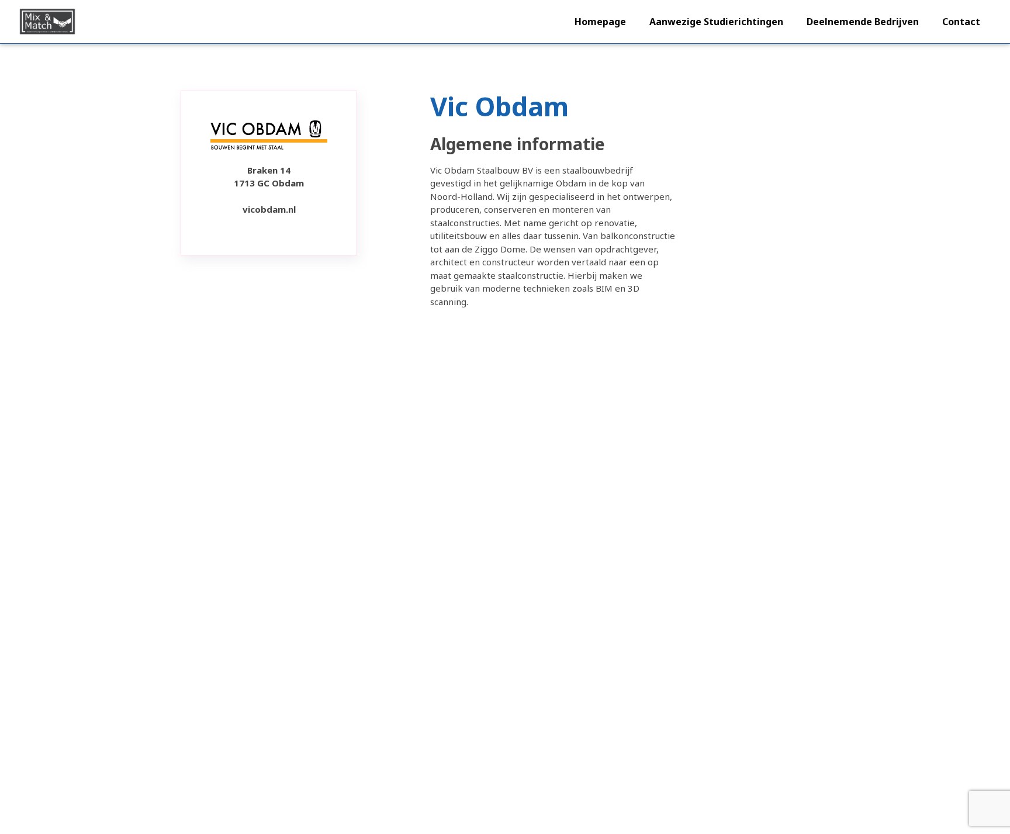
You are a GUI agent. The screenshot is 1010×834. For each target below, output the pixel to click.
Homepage (600, 21)
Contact (961, 21)
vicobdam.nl (269, 209)
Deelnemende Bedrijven (863, 21)
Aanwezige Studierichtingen (716, 21)
